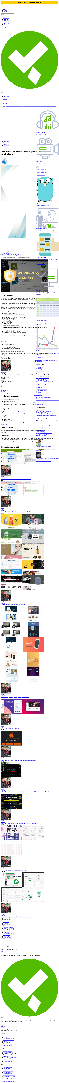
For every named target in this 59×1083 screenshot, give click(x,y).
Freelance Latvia (7, 1042)
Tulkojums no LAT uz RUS (42, 380)
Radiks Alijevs (4, 372)
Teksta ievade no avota (41, 369)
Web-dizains (6, 936)
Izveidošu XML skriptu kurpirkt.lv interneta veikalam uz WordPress (16, 479)
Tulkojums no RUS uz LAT (42, 379)
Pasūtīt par (4, 424)
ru (1, 101)
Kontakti (5, 24)
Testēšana (38, 422)
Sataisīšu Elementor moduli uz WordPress (10, 728)
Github (2, 1027)
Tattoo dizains (6, 926)
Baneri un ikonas (7, 937)
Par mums (54, 106)
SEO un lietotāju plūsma (21, 106)
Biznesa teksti (39, 368)
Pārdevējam (6, 97)
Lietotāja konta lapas (8, 1043)
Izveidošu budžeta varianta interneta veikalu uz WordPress (14, 604)
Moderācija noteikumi (8, 1071)
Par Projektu (6, 1036)
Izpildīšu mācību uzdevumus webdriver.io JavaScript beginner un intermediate (18, 760)
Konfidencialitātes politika (9, 1081)
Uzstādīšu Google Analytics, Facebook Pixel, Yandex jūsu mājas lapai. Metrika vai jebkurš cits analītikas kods (25, 791)
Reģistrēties (6, 10)
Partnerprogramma (7, 1073)
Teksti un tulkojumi (31, 106)
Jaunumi (5, 1041)
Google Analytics (40, 427)
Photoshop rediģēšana (8, 927)
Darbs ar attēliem (40, 431)
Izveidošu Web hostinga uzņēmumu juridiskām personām (13, 870)
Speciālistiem (6, 20)
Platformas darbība (7, 1045)
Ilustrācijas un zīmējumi (8, 928)
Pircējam (5, 99)
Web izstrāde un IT (40, 106)
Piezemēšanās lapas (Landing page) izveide (46, 415)
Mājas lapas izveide (40, 410)
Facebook (3, 1025)
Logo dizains (6, 922)
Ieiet (4, 9)
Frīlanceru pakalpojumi (8, 1038)
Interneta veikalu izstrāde (41, 412)
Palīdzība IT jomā (40, 420)
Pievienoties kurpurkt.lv (41, 435)
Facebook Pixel (39, 429)
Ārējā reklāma (6, 931)
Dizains (14, 106)
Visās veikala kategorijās (9, 1076)
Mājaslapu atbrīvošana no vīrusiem (44, 433)
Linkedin (3, 1026)
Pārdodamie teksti (40, 367)
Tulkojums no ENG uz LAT (42, 376)
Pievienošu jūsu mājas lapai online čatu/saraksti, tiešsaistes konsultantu (16, 917)
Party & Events (6, 935)
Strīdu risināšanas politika (9, 1075)
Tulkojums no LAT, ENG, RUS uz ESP (45, 382)
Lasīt (2, 958)
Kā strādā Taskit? (7, 22)
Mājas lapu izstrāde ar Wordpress (43, 411)
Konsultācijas (48, 106)
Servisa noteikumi (7, 1067)
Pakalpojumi (6, 18)
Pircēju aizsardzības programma (10, 1069)
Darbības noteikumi (7, 1068)
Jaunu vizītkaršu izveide (8, 933)
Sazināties (3, 391)
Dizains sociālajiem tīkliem (9, 939)
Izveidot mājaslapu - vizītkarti (42, 413)
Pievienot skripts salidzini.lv (42, 434)
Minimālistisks (6, 932)
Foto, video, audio (7, 106)
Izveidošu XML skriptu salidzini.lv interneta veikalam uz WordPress (16, 511)
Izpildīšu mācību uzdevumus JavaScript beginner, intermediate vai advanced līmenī (19, 823)
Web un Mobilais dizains (9, 929)
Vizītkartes (5, 923)
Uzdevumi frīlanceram (8, 1040)
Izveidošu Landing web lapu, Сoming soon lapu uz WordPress (15, 697)
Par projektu (6, 23)
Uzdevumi (5, 19)
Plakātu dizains (6, 924)
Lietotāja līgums (7, 1072)
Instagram (3, 1023)
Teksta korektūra (40, 371)
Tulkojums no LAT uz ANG (42, 378)
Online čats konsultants (41, 430)
